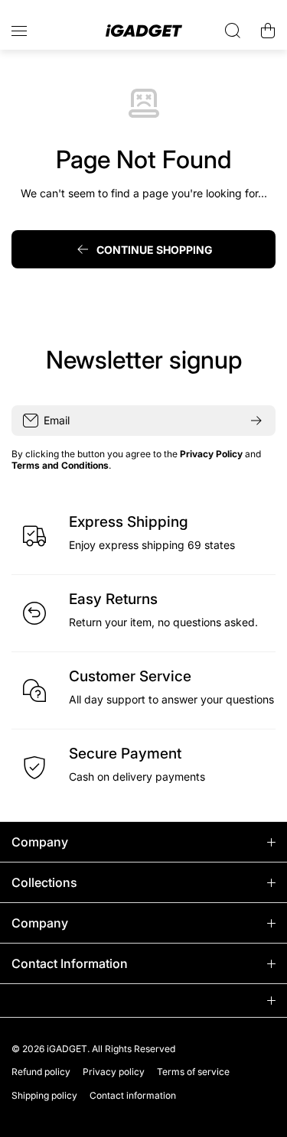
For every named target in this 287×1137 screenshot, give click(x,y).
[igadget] (144, 31)
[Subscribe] (256, 420)
